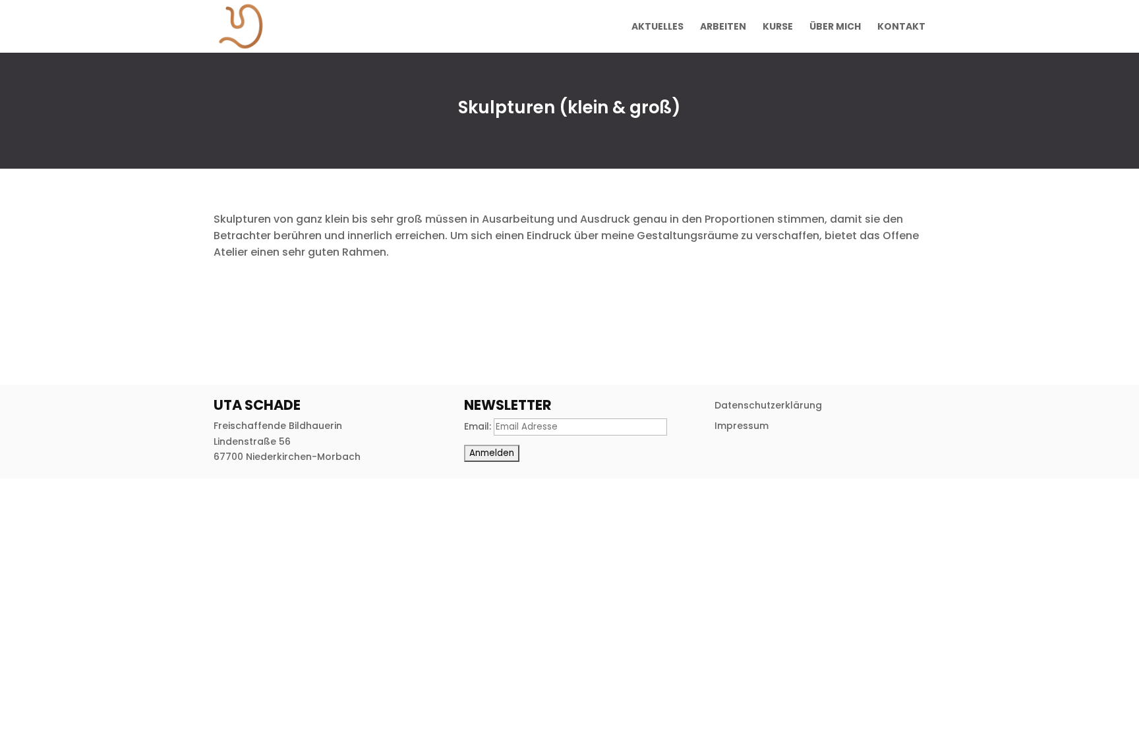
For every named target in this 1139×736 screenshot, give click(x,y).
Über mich (835, 27)
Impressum (742, 425)
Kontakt (901, 27)
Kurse (778, 27)
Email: (479, 426)
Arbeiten (723, 27)
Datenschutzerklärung (768, 405)
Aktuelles (657, 27)
